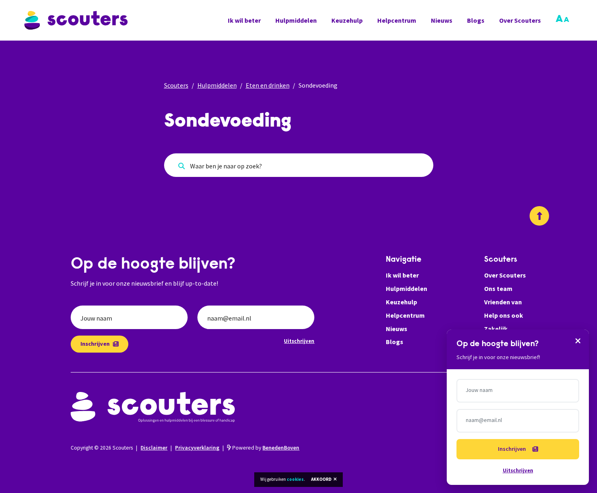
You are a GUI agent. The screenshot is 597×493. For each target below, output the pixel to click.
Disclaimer (154, 447)
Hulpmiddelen (296, 20)
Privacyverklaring (197, 447)
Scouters (176, 85)
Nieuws (441, 20)
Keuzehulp (347, 20)
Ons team (498, 288)
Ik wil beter (244, 20)
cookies (295, 479)
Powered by (265, 447)
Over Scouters (520, 20)
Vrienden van (503, 302)
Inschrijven (95, 343)
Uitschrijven (299, 341)
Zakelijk (496, 329)
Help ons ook (503, 315)
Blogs (476, 20)
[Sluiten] (578, 340)
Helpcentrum (396, 20)
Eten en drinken (268, 85)
